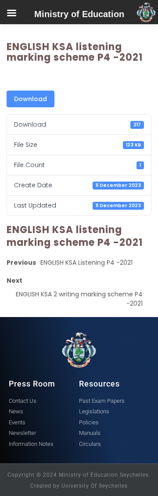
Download (30, 99)
